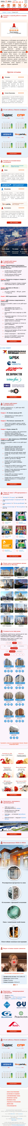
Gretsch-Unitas (22, 997)
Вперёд (27, 52)
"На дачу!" (12, 497)
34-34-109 (20, 1118)
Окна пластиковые (13, 1092)
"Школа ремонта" (7, 503)
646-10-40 (13, 1113)
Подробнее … (14, 153)
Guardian (13, 998)
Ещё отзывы (14, 222)
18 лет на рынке (14, 9)
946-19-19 (13, 1118)
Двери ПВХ (10, 1103)
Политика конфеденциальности (18, 1125)
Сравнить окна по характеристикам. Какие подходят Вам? (14, 743)
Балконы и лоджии (13, 1094)
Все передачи (14, 556)
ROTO (14, 997)
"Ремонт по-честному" (9, 506)
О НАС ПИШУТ (6, 348)
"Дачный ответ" (20, 499)
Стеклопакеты (11, 1105)
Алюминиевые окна (13, 1096)
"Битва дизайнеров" (19, 503)
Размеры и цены (12, 1098)
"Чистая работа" (20, 506)
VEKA (11, 995)
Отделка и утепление (14, 1102)
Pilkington (19, 998)
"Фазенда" (5, 497)
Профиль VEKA (11, 1100)
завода (19, 808)
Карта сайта (14, 1120)
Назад (1, 52)
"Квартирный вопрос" (8, 499)
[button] (14, 984)
